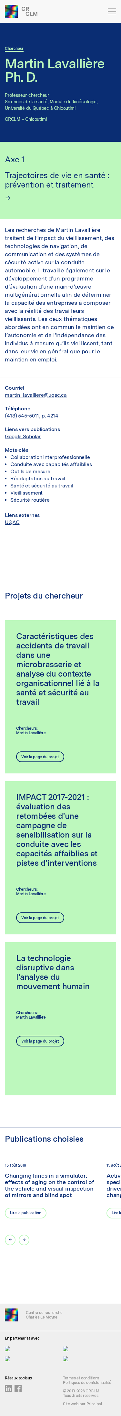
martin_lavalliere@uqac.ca (36, 395)
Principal (94, 1404)
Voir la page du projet (40, 757)
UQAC (12, 522)
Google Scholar (23, 436)
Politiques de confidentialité (87, 1382)
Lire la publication (25, 1213)
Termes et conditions (81, 1378)
